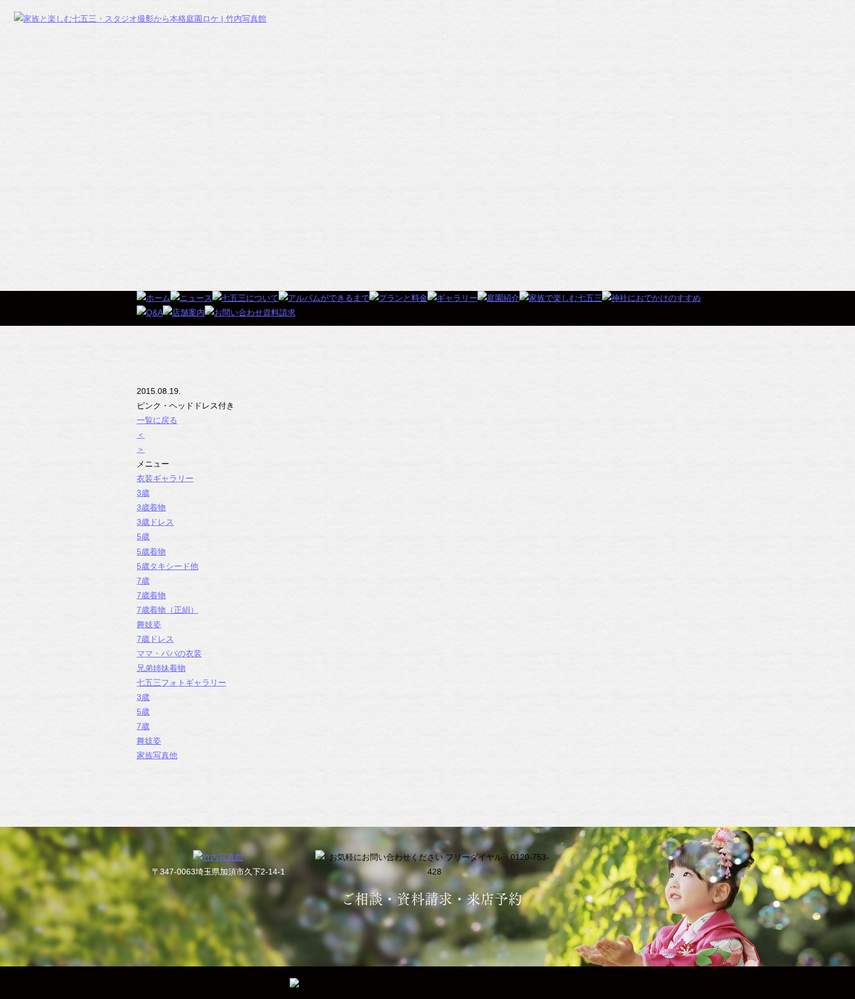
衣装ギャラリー (165, 478)
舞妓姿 (149, 624)
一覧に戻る (157, 420)
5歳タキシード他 (167, 566)
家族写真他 (157, 755)
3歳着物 (151, 507)
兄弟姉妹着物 (161, 668)
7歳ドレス (155, 639)
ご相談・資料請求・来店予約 (431, 899)
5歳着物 (151, 551)
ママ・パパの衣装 (169, 653)
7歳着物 (151, 595)
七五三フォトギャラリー (181, 682)
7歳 (143, 580)
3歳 (143, 492)
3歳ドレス (155, 522)
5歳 (143, 536)
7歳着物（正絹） (167, 609)
